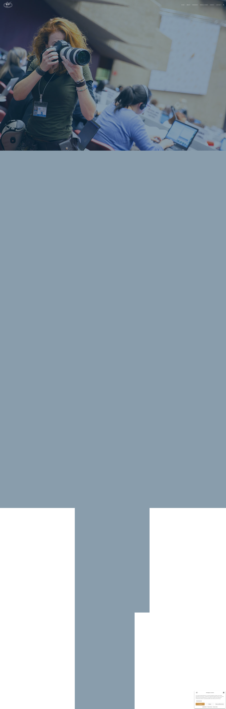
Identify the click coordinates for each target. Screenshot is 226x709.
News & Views (204, 4)
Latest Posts (133, 512)
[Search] (223, 4)
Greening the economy (133, 559)
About (188, 4)
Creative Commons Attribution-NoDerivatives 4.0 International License (137, 550)
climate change (132, 581)
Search (146, 610)
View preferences (219, 704)
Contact (218, 4)
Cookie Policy (204, 706)
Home (183, 4)
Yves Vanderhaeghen (139, 515)
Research (195, 4)
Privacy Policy (209, 706)
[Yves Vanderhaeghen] (130, 517)
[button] (223, 692)
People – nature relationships (135, 562)
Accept (200, 704)
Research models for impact (134, 565)
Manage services (199, 700)
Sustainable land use (133, 567)
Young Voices (131, 573)
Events (212, 4)
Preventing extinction (133, 564)
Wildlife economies (132, 571)
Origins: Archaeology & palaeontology (136, 561)
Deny (210, 704)
